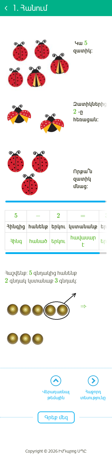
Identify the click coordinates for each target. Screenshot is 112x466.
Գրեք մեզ (56, 417)
